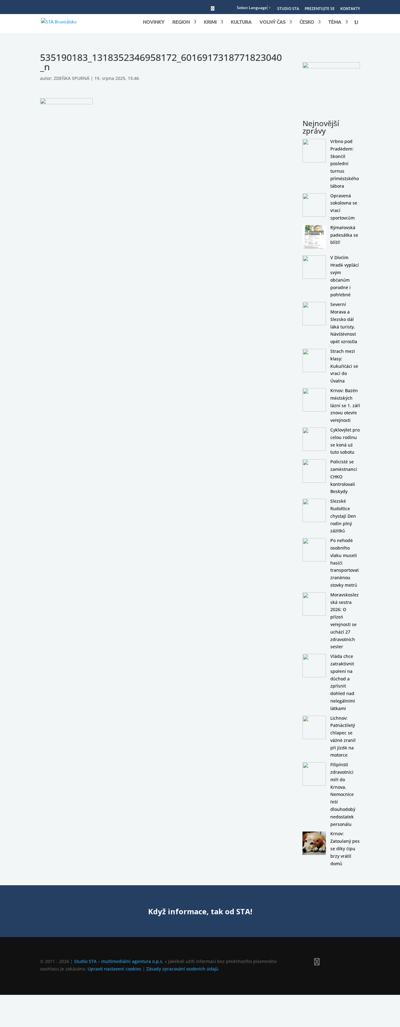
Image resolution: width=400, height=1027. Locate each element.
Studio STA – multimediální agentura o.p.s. (118, 961)
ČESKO (306, 22)
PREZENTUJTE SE (320, 9)
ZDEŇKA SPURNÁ (71, 78)
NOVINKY (153, 22)
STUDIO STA (288, 9)
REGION (181, 22)
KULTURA (241, 22)
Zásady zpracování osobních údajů (182, 969)
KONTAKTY (350, 9)
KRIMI (210, 22)
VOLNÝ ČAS (272, 22)
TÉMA (334, 22)
